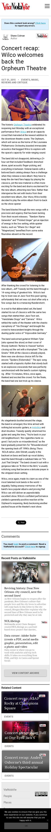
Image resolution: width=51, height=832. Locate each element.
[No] (47, 820)
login (15, 544)
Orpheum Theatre (22, 124)
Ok (26, 826)
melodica (36, 427)
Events (25, 79)
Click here (40, 23)
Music (34, 79)
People (8, 796)
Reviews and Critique (14, 82)
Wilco (23, 131)
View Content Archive (25, 673)
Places (7, 802)
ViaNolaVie (10, 789)
